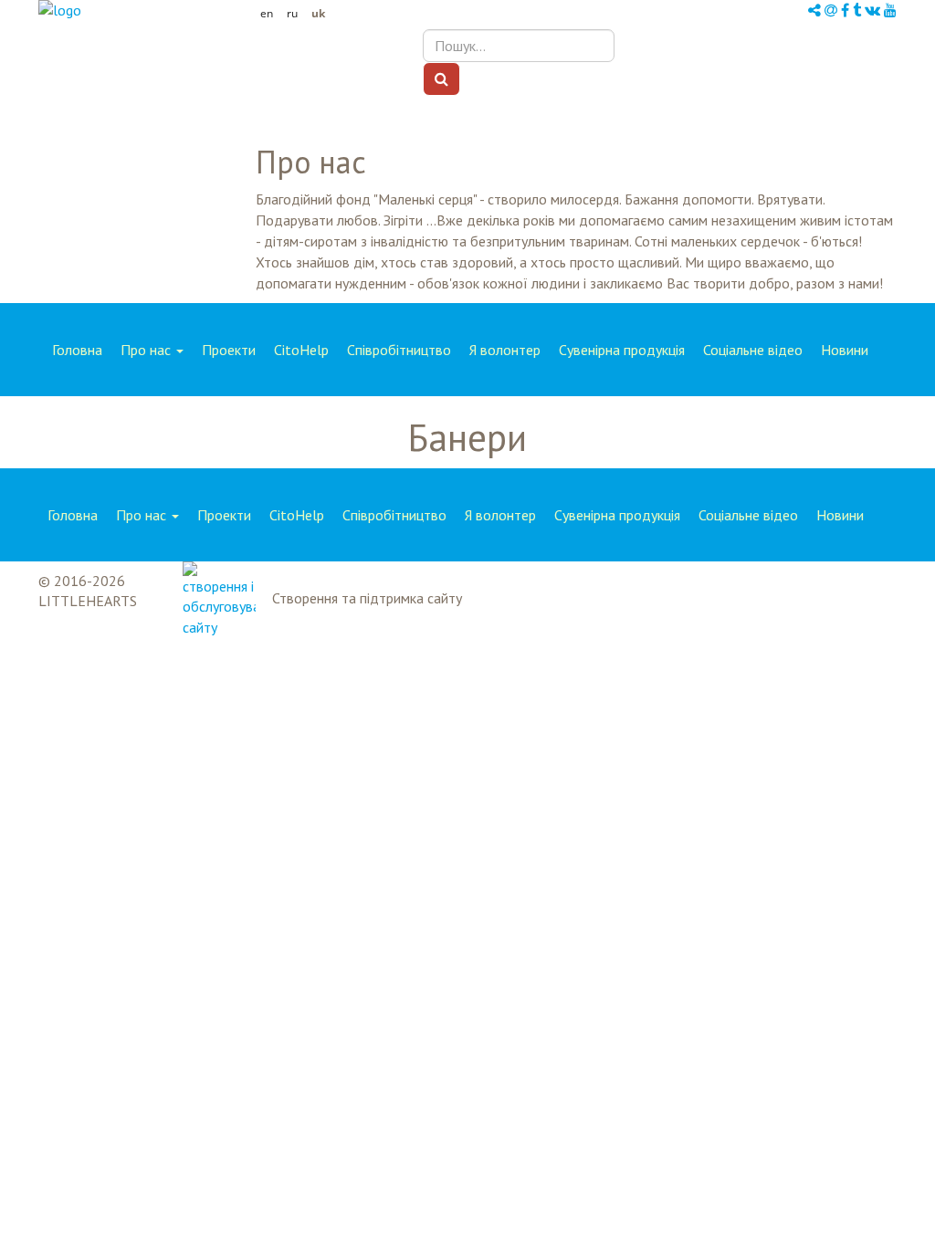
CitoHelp (301, 350)
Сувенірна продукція (622, 350)
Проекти (229, 350)
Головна (77, 350)
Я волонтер (505, 350)
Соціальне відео (753, 350)
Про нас (147, 350)
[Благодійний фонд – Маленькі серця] (142, 10)
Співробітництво (399, 350)
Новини (844, 350)
